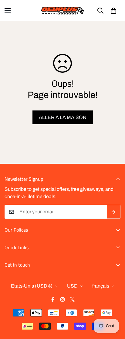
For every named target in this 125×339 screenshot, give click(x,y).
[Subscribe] (113, 212)
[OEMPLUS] (63, 10)
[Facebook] (53, 299)
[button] (113, 11)
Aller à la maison (62, 117)
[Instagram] (62, 299)
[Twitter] (72, 299)
